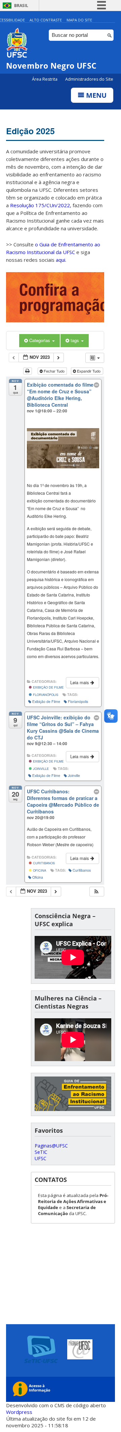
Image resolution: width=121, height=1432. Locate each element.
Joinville (40, 768)
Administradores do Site (89, 79)
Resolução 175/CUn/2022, (40, 205)
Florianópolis (45, 694)
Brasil (21, 5)
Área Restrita (45, 79)
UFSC (40, 1158)
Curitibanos (43, 863)
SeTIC (41, 1152)
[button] (96, 891)
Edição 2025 (30, 131)
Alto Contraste (46, 19)
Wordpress (19, 1412)
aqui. (61, 259)
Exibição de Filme (48, 687)
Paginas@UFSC (51, 1145)
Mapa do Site (79, 19)
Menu (95, 95)
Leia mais (80, 682)
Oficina (39, 870)
